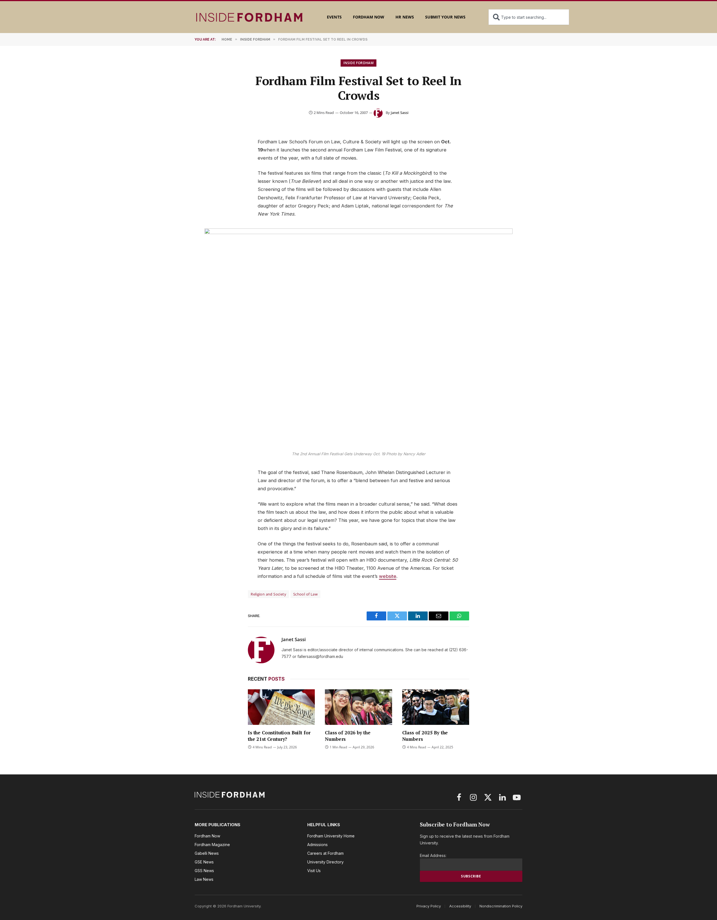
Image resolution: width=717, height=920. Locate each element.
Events (334, 17)
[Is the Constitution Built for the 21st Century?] (281, 707)
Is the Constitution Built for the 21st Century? (279, 735)
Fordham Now (369, 17)
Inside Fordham (358, 62)
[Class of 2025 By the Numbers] (435, 707)
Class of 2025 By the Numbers (425, 735)
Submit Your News (445, 17)
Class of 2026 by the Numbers (348, 735)
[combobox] (528, 17)
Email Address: (433, 855)
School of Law (305, 594)
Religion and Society (268, 594)
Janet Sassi (399, 112)
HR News (404, 17)
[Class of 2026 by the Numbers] (358, 707)
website (387, 576)
